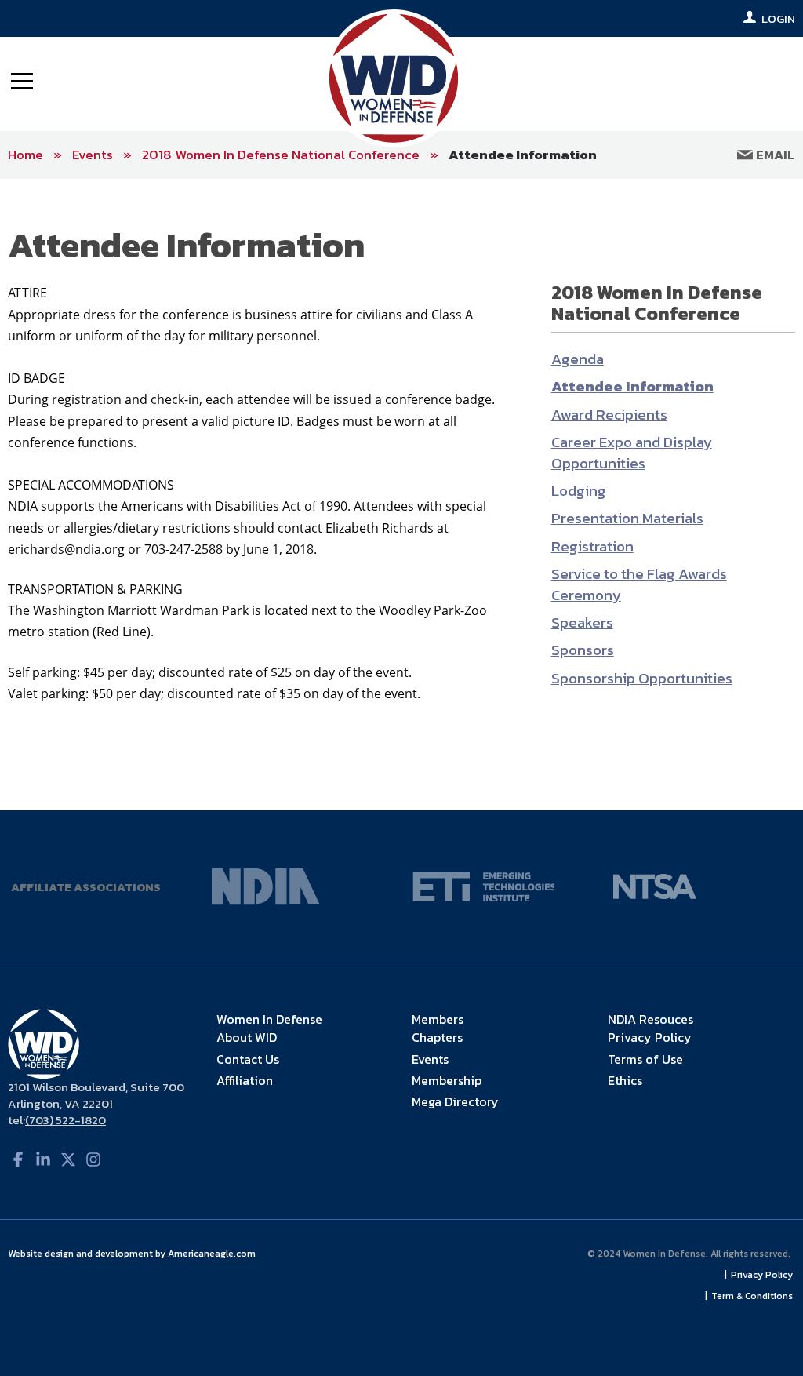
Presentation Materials (627, 518)
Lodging (578, 490)
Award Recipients (609, 414)
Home (25, 154)
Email (774, 154)
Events (92, 154)
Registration (592, 546)
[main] (401, 494)
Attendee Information (523, 154)
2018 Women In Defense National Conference (281, 154)
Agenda (577, 359)
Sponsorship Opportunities (641, 678)
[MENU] (22, 80)
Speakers (582, 622)
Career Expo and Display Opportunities (631, 453)
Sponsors (582, 650)
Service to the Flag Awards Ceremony (639, 584)
